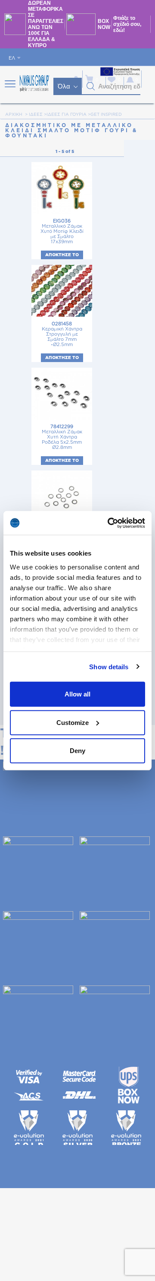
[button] (91, 86)
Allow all (77, 694)
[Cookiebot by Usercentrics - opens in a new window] (109, 522)
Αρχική (13, 114)
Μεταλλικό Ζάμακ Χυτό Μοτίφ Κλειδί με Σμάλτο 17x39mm (62, 231)
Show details (108, 666)
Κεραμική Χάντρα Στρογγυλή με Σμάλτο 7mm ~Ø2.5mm (62, 334)
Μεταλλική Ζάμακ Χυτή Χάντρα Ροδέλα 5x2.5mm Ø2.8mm (62, 437)
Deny (77, 750)
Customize (72, 722)
